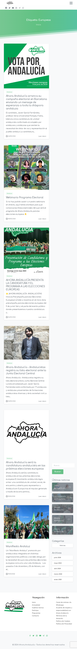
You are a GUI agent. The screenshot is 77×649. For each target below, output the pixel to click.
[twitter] (9, 8)
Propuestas (36, 613)
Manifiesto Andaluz (18, 546)
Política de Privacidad (64, 624)
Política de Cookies (63, 621)
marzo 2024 (58, 574)
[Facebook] (6, 8)
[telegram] (19, 8)
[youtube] (13, 8)
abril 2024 (57, 568)
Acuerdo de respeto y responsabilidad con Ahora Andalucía (64, 610)
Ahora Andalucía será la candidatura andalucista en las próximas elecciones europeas (25, 465)
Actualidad (36, 605)
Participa (35, 610)
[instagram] (16, 8)
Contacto (35, 616)
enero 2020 (58, 579)
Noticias (63, 545)
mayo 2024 (57, 563)
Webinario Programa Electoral (24, 197)
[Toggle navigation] (71, 3)
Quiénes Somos (38, 608)
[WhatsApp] (23, 8)
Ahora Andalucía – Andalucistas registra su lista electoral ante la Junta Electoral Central (26, 370)
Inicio (38, 25)
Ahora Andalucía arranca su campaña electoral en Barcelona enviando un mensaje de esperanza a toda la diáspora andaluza (26, 102)
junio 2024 (57, 557)
